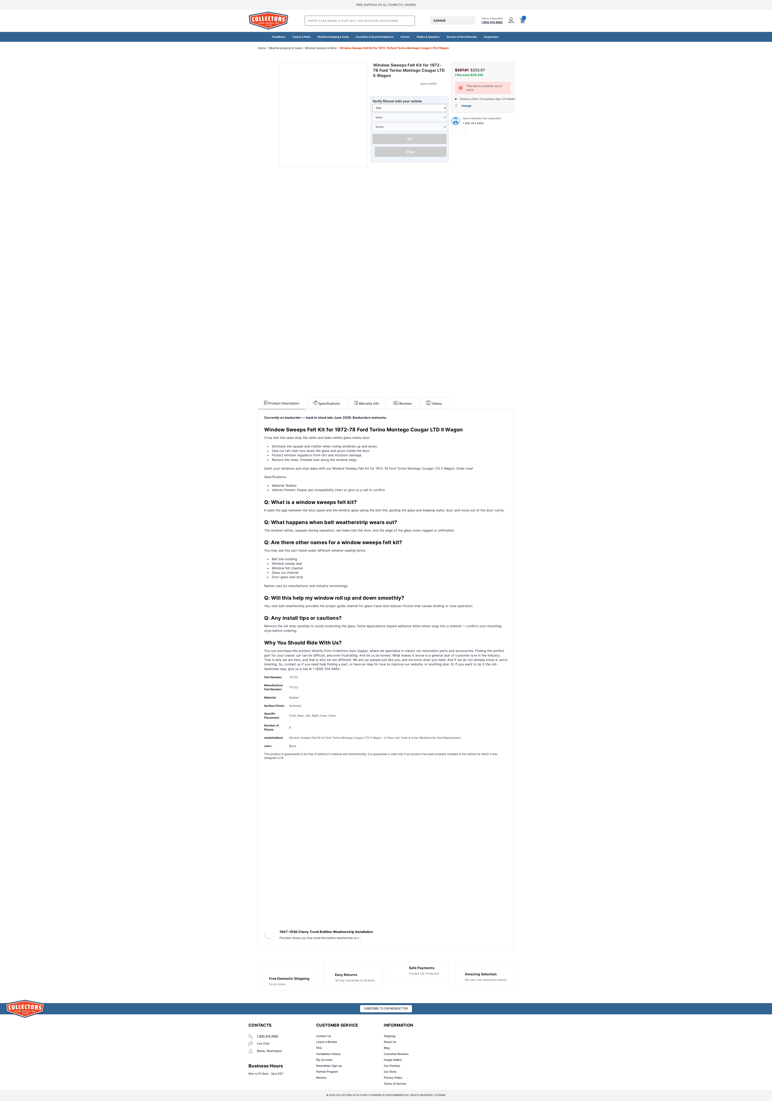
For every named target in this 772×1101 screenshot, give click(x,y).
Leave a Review (326, 1042)
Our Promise (392, 1065)
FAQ (319, 1048)
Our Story (390, 1071)
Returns (321, 1077)
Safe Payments (421, 968)
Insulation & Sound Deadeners (374, 36)
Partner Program (327, 1071)
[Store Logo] (25, 1008)
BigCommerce (396, 1095)
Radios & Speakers (428, 36)
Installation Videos (328, 1054)
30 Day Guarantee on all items (355, 980)
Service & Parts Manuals (462, 36)
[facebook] (455, 132)
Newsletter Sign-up (329, 1065)
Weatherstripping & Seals (333, 36)
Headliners (278, 36)
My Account (324, 1059)
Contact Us (323, 1036)
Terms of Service (395, 1083)
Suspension (491, 36)
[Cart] (522, 21)
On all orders (277, 984)
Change (466, 105)
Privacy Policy (393, 1077)
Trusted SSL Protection (424, 973)
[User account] (510, 20)
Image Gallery (393, 1059)
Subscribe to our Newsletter (386, 1008)
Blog (387, 1048)
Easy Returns (346, 975)
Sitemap (440, 1095)
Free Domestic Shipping (289, 979)
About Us (390, 1042)
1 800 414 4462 (473, 123)
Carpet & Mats (301, 36)
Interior (405, 36)
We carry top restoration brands (486, 979)
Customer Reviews (396, 1054)
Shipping (389, 1036)
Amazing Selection (481, 974)
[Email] (463, 132)
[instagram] (468, 1025)
